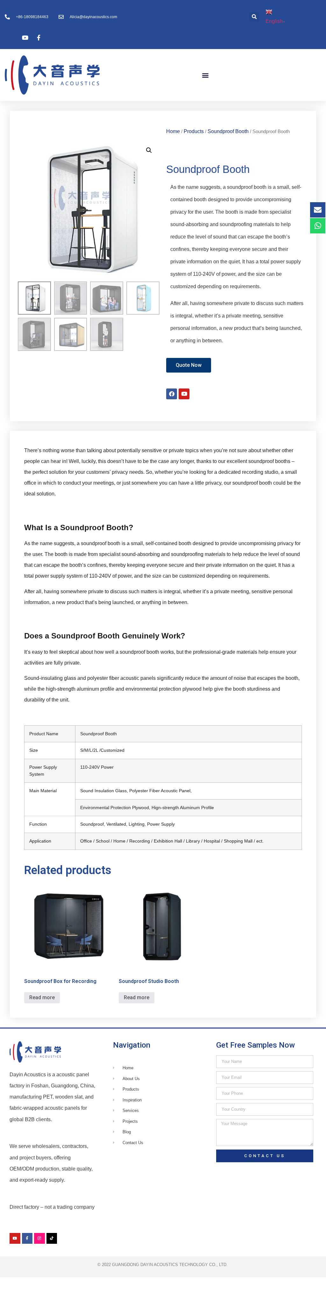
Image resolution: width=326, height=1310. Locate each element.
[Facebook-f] (27, 1238)
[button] (254, 17)
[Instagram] (39, 1238)
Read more (42, 997)
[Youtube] (184, 393)
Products (194, 131)
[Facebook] (171, 393)
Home (173, 131)
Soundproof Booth (228, 131)
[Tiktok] (51, 1238)
